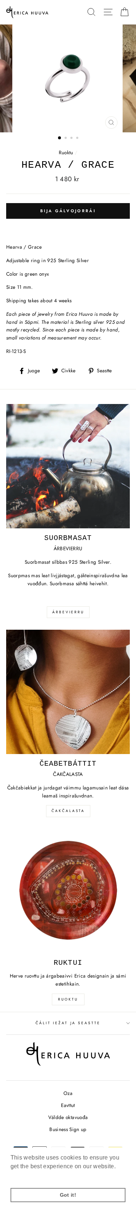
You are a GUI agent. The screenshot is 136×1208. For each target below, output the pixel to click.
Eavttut (68, 1105)
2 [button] (66, 138)
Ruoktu (66, 152)
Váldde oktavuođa (68, 1117)
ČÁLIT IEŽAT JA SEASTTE (68, 1023)
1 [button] (60, 138)
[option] (68, 78)
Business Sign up (67, 1129)
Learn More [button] (27, 1176)
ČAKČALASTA (68, 810)
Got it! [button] (68, 1195)
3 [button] (72, 138)
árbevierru (68, 612)
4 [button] (78, 138)
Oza (68, 1093)
